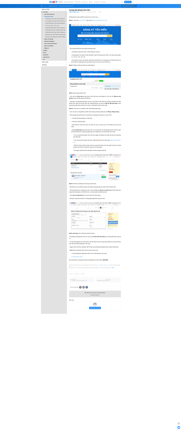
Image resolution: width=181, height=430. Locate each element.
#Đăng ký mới (83, 273)
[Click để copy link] (80, 287)
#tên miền (71, 273)
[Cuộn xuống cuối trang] (179, 423)
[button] (95, 295)
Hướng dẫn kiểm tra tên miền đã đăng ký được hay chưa (56, 23)
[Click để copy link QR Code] (83, 287)
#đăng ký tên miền (76, 273)
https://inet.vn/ (107, 265)
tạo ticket (100, 267)
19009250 (112, 267)
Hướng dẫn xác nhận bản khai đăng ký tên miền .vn (56, 34)
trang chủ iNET (82, 20)
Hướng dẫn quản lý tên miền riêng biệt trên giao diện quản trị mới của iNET (56, 18)
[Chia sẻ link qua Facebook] (86, 287)
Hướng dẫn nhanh (75, 12)
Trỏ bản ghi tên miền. (77, 256)
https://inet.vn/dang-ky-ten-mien (99, 20)
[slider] (95, 295)
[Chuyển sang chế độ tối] (122, 2)
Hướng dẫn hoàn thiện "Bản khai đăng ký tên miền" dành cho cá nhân (56, 32)
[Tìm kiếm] (138, 6)
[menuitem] (69, 2)
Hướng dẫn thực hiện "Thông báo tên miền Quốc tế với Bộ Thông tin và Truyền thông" (56, 30)
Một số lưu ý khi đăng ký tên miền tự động (55, 36)
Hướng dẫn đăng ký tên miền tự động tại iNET (56, 27)
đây (70, 238)
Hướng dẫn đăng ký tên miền (52, 25)
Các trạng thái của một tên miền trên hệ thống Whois (56, 21)
